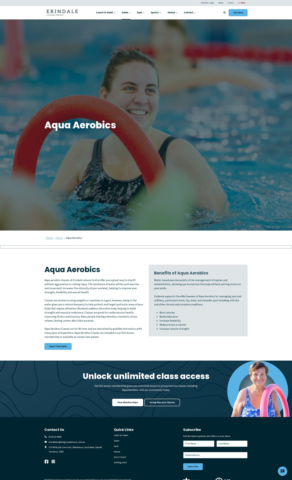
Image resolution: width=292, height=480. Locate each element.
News (220, 2)
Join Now (238, 12)
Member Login (207, 2)
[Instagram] (55, 461)
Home (49, 238)
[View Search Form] (224, 12)
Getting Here (120, 462)
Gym (116, 446)
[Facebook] (48, 461)
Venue (117, 451)
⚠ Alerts (241, 2)
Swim (59, 238)
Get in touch (120, 457)
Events (231, 2)
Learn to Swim (121, 435)
